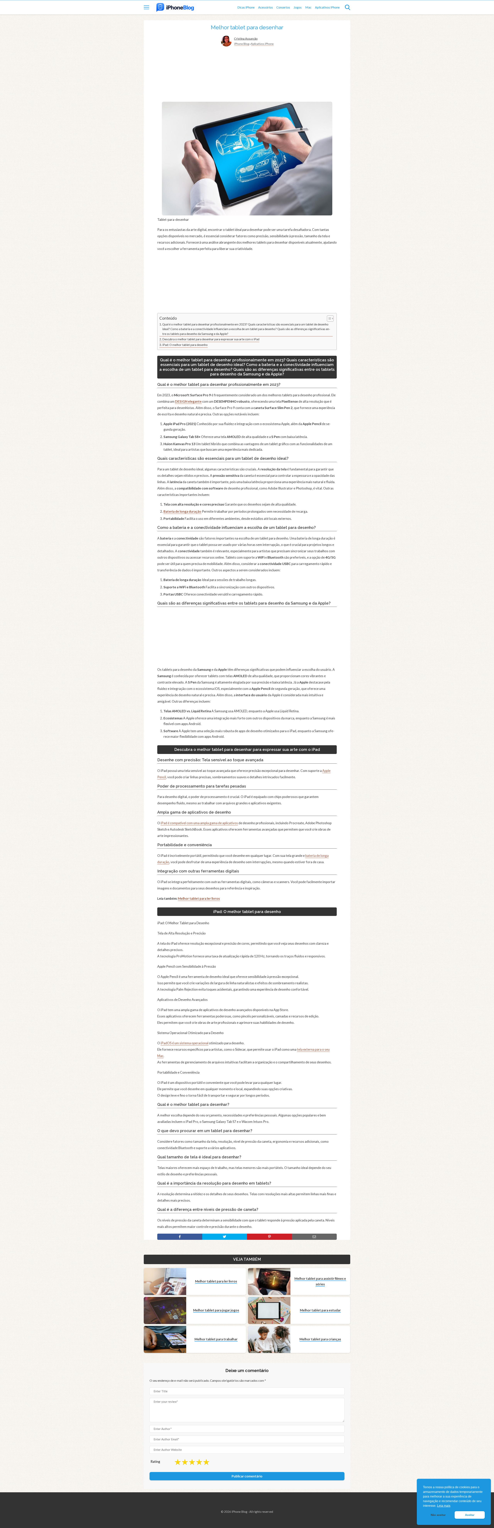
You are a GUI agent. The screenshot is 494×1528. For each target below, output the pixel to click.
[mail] (314, 1237)
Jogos (298, 7)
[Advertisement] (247, 74)
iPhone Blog (241, 43)
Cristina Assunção (246, 38)
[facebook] (179, 1237)
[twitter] (224, 1237)
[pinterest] (269, 1237)
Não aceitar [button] (438, 1514)
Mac (308, 7)
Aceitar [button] (469, 1514)
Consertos (283, 7)
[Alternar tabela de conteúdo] (328, 318)
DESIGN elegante (188, 401)
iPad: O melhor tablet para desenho (185, 344)
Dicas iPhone (246, 7)
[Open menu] (146, 7)
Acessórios (265, 7)
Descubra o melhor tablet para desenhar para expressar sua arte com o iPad (210, 339)
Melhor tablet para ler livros (199, 898)
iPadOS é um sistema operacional (184, 1043)
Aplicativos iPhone (327, 7)
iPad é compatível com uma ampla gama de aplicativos (199, 823)
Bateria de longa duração (182, 511)
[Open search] (347, 7)
